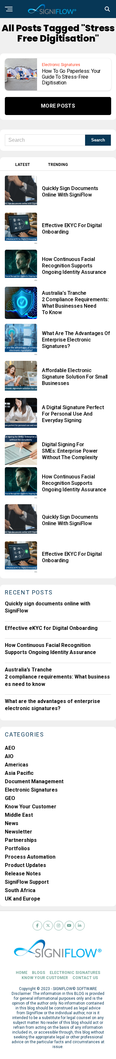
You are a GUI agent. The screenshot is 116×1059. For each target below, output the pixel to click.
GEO (10, 798)
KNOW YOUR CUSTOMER (45, 978)
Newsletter (18, 832)
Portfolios (17, 848)
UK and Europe (22, 899)
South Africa (20, 890)
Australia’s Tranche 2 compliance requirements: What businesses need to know (57, 677)
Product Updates (25, 865)
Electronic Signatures (31, 790)
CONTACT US (85, 978)
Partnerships (21, 840)
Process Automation (30, 857)
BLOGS (38, 972)
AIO (9, 756)
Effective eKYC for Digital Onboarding (51, 628)
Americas (16, 765)
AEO (10, 748)
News (11, 823)
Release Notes (23, 874)
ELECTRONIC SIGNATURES (75, 972)
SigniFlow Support (27, 882)
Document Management (34, 781)
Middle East (19, 815)
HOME (21, 972)
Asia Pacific (19, 773)
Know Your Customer (30, 807)
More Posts (58, 106)
